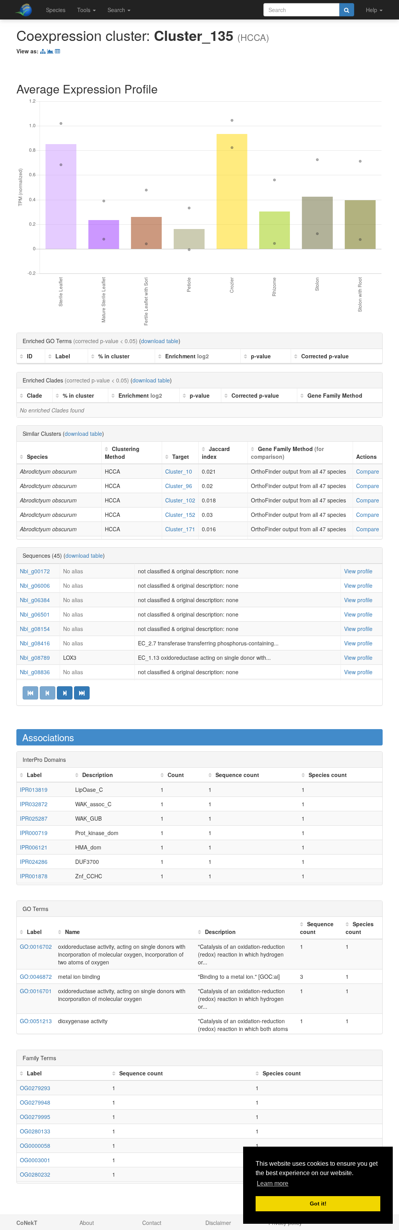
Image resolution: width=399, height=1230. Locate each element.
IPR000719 (34, 833)
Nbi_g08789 (35, 657)
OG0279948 (35, 1102)
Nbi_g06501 (35, 614)
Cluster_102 (180, 500)
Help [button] (372, 10)
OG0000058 (35, 1145)
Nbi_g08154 (35, 629)
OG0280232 (35, 1174)
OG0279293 (35, 1088)
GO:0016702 (36, 946)
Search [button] (117, 10)
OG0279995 (35, 1117)
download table (159, 341)
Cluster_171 (180, 529)
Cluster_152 (180, 514)
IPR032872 (34, 804)
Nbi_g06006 (35, 585)
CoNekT (26, 1222)
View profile (358, 571)
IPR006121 (34, 847)
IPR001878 (34, 876)
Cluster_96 (178, 486)
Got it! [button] (318, 1203)
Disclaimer (218, 1222)
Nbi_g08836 (35, 672)
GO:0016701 (36, 991)
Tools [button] (84, 10)
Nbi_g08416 (35, 643)
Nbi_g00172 (35, 571)
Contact (151, 1222)
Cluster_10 (178, 471)
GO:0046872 (36, 976)
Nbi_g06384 (35, 600)
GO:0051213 (36, 1021)
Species (55, 10)
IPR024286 (34, 861)
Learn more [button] (272, 1183)
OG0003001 (35, 1160)
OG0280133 (35, 1131)
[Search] (346, 9)
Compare (367, 471)
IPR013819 (34, 789)
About (86, 1222)
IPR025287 (34, 818)
